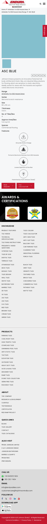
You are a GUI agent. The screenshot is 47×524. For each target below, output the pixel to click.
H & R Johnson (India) (10, 448)
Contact (5, 430)
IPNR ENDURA (6, 461)
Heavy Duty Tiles (8, 365)
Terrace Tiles (7, 261)
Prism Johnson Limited (10, 445)
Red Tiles (5, 307)
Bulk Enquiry (44, 31)
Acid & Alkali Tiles (9, 369)
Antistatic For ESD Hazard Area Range (14, 12)
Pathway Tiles (28, 287)
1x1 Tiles (5, 294)
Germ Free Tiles (8, 382)
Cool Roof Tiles (8, 339)
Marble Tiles (6, 287)
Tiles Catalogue (8, 433)
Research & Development (11, 399)
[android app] (6, 506)
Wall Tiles (6, 278)
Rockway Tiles (7, 385)
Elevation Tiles (7, 358)
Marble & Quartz (8, 454)
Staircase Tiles (8, 345)
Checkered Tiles (29, 281)
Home (4, 9)
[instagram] (9, 498)
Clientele (5, 403)
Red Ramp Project (9, 412)
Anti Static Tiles (8, 352)
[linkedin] (14, 498)
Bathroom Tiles (8, 284)
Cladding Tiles (29, 250)
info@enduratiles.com (11, 487)
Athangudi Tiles (8, 265)
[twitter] (35, 75)
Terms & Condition (12, 520)
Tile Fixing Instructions (11, 242)
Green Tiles (6, 317)
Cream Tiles (6, 314)
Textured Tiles (29, 274)
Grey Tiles (27, 268)
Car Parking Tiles (30, 247)
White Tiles (6, 281)
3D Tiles (5, 291)
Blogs (4, 424)
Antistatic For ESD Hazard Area (18, 9)
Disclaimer (37, 520)
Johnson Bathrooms (10, 451)
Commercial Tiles (30, 284)
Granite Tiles (28, 271)
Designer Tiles (7, 372)
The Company (7, 396)
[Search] (40, 3)
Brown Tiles (6, 311)
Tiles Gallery (7, 427)
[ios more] (6, 510)
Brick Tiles (27, 278)
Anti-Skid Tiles (29, 237)
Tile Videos (6, 234)
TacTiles (5, 355)
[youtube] (18, 498)
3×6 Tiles (5, 304)
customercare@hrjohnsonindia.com (17, 490)
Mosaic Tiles (7, 271)
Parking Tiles (7, 336)
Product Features (9, 230)
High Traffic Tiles (9, 342)
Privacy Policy (26, 520)
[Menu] (44, 4)
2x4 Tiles (5, 301)
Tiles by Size (6, 254)
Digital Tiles (6, 258)
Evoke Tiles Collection (11, 378)
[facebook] (2, 498)
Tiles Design (6, 274)
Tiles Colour (28, 230)
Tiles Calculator (30, 234)
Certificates (7, 409)
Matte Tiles (27, 291)
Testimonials (7, 406)
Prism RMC (6, 458)
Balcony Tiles (28, 243)
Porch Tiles (28, 256)
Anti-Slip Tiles (29, 240)
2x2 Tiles (5, 298)
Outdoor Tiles (7, 362)
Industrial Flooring (31, 253)
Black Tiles (27, 265)
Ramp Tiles (6, 375)
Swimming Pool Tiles (10, 349)
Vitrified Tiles (7, 251)
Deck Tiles (6, 268)
